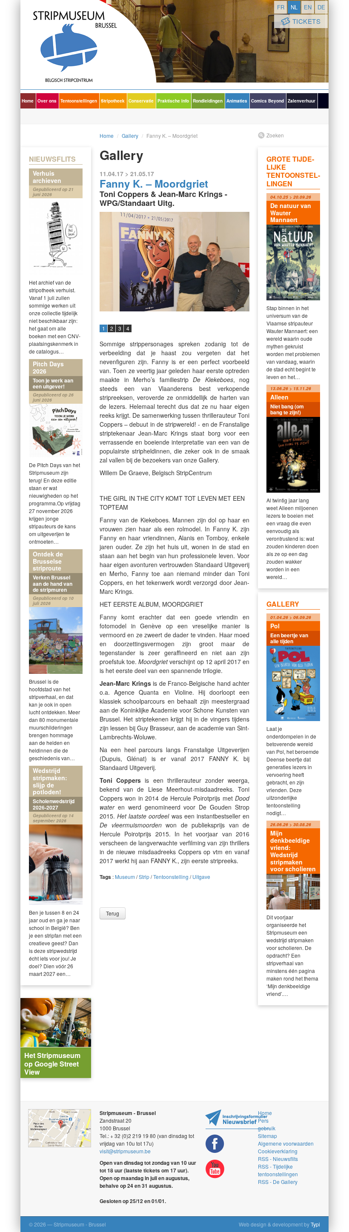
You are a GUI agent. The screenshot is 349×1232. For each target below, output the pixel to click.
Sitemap (267, 1135)
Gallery (130, 135)
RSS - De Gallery (278, 1181)
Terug (112, 913)
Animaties (236, 101)
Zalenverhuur (301, 101)
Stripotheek (113, 101)
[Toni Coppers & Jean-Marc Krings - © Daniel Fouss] (174, 262)
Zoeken (275, 135)
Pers (263, 1120)
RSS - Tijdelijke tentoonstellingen (278, 1170)
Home (28, 101)
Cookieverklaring (278, 1151)
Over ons (47, 101)
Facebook (215, 1143)
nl (294, 7)
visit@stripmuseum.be (125, 1151)
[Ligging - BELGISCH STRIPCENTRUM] (59, 1128)
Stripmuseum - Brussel (88, 44)
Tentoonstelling (171, 876)
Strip (144, 876)
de (321, 7)
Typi (315, 1224)
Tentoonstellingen (78, 101)
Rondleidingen (208, 101)
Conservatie (141, 101)
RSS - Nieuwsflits (278, 1158)
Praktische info (173, 101)
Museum (125, 876)
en (308, 7)
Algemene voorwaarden (286, 1143)
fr (280, 7)
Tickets (306, 21)
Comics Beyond (267, 101)
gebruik (266, 1128)
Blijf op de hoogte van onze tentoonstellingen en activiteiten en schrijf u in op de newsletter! (237, 1119)
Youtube (215, 1169)
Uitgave (201, 876)
